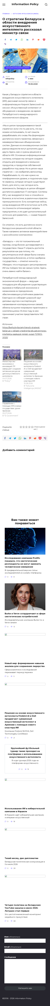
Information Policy (25, 4)
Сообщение (10, 957)
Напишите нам (25, 988)
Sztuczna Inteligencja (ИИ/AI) (17, 68)
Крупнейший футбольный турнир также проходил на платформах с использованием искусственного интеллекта (25, 752)
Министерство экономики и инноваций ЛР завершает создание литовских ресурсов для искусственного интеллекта (11, 368)
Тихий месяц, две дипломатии (21, 858)
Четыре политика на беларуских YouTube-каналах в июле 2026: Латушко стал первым (23, 908)
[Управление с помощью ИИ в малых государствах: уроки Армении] (11, 396)
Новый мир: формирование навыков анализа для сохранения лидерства (25, 664)
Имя (12, 937)
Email (12, 947)
